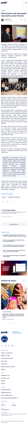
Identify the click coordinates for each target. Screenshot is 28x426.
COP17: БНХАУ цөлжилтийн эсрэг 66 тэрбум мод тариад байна (14, 256)
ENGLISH (3, 369)
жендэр (4, 197)
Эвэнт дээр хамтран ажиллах (9, 398)
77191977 (3, 405)
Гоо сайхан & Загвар (7, 311)
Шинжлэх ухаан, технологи (8, 366)
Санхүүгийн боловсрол (7, 358)
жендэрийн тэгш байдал (14, 197)
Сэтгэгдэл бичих (13, 224)
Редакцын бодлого (6, 389)
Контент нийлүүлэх (6, 395)
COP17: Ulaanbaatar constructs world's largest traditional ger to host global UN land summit (14, 246)
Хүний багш (4, 364)
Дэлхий (3, 381)
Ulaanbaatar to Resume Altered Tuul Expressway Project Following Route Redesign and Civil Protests (15, 235)
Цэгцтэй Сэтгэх (5, 378)
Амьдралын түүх (5, 375)
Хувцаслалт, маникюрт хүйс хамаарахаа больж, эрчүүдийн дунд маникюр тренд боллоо (13, 315)
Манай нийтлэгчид (6, 392)
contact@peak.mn (5, 409)
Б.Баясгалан (8, 19)
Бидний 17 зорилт (5, 355)
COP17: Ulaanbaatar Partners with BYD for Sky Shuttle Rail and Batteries (13, 241)
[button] (24, 2)
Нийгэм (3, 383)
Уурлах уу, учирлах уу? (7, 353)
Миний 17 (4, 10)
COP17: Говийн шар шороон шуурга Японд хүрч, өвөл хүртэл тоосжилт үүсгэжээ (14, 251)
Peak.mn (4, 319)
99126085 (14, 405)
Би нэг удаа (4, 361)
